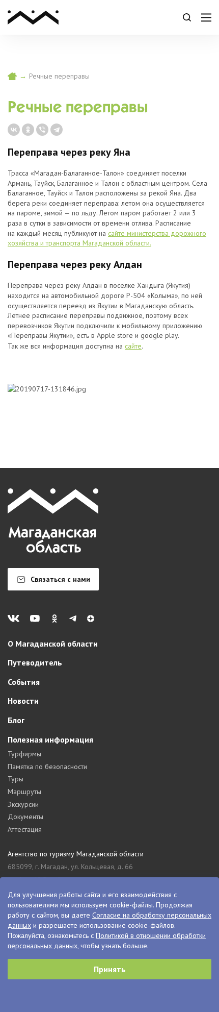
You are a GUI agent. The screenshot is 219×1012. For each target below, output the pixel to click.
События (24, 682)
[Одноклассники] (28, 130)
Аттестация (25, 829)
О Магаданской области (53, 643)
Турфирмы (24, 753)
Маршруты (24, 791)
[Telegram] (56, 130)
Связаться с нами (60, 579)
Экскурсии (23, 804)
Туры (15, 778)
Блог (16, 720)
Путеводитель (35, 662)
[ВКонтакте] (14, 130)
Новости (23, 701)
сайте (133, 346)
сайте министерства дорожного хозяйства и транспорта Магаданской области (107, 238)
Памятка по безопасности (47, 766)
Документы (25, 816)
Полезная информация (50, 739)
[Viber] (42, 130)
